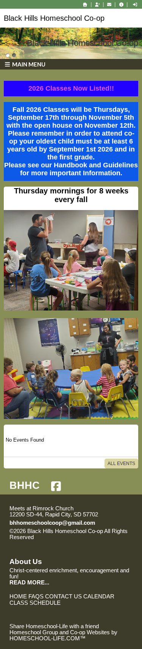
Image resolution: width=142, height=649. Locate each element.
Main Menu (28, 64)
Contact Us (63, 596)
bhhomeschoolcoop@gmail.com (52, 523)
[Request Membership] (97, 4)
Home (18, 596)
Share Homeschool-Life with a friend (54, 626)
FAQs (36, 596)
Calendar (98, 596)
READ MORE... (29, 582)
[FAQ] (121, 4)
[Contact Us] (109, 4)
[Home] (85, 4)
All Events (121, 463)
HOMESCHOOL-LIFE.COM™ (47, 638)
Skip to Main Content (66, 537)
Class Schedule (35, 603)
